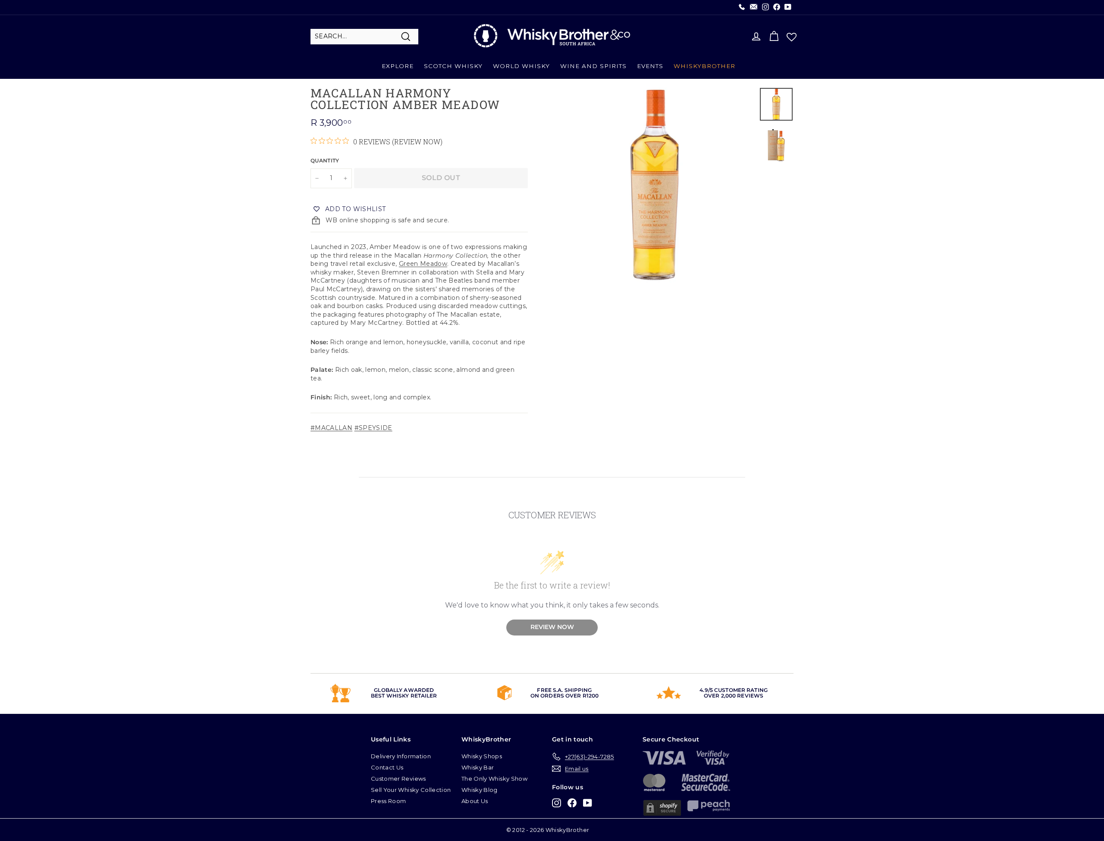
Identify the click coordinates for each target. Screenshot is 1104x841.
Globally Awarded (404, 690)
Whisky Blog (479, 789)
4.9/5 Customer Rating (733, 690)
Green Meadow (423, 264)
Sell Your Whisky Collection (411, 789)
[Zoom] (655, 185)
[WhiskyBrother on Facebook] (572, 802)
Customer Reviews (398, 778)
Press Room (388, 800)
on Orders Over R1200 (564, 695)
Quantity (324, 160)
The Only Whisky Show (494, 778)
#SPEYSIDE (373, 428)
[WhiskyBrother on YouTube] (587, 802)
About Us (474, 800)
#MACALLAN (331, 428)
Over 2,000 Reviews (733, 695)
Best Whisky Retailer (404, 695)
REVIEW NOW (552, 627)
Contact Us (387, 767)
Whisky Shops (481, 756)
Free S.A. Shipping (564, 690)
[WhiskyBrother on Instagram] (556, 802)
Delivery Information (401, 756)
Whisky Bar (477, 767)
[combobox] (364, 36)
